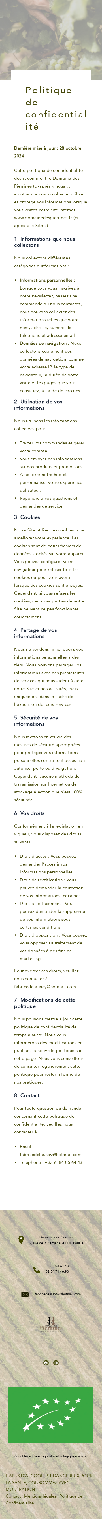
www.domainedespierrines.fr (43, 218)
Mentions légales (40, 1496)
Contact (13, 1496)
